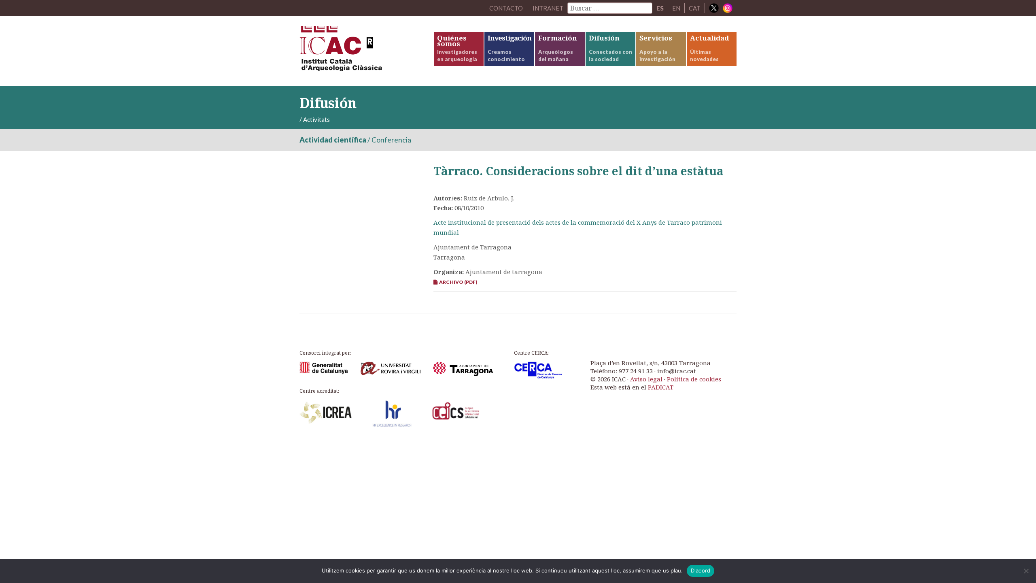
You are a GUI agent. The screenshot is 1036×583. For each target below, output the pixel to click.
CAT (695, 8)
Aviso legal (646, 379)
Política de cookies (694, 379)
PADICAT (660, 387)
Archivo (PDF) (457, 282)
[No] (1026, 571)
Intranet (548, 8)
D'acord (701, 570)
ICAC (360, 51)
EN (676, 8)
